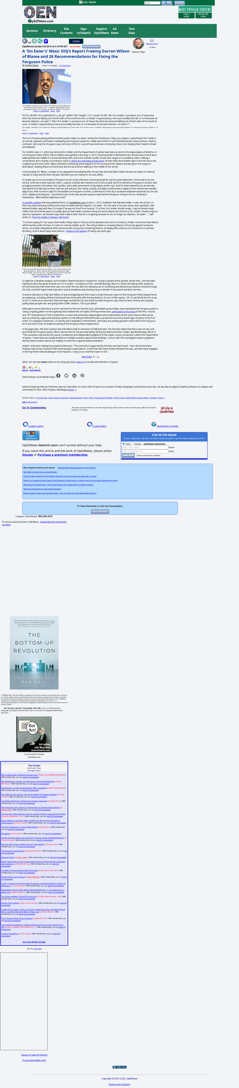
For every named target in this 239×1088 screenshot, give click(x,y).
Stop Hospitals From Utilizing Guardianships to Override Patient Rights (30, 807)
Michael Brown (76, 398)
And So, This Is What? (10, 903)
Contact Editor (100, 426)
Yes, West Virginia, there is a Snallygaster (40, 472)
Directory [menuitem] (49, 31)
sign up (80, 361)
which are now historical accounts (87, 160)
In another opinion (31, 202)
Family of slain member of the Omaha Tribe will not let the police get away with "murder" (60, 476)
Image (36, 111)
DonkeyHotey (44, 111)
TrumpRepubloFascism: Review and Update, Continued (24, 801)
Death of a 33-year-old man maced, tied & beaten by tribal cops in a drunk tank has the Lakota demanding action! (70, 480)
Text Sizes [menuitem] (131, 31)
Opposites (5, 833)
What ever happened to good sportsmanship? (42, 489)
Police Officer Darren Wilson (137, 398)
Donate (27, 455)
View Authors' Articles (167, 426)
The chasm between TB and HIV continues (18, 896)
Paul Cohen (22, 857)
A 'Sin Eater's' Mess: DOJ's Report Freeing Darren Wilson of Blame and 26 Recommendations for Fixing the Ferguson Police (76, 56)
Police (85, 398)
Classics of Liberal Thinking (34, 1054)
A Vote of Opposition (9, 934)
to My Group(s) (29, 402)
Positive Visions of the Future (13, 877)
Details (53, 111)
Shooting (153, 398)
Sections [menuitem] (32, 31)
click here (38, 949)
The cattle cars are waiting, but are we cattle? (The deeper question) (29, 794)
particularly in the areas (123, 311)
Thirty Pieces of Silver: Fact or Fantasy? (17, 918)
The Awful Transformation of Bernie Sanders (19, 870)
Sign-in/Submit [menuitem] (83, 31)
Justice (50, 398)
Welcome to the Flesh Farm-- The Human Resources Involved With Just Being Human (58, 485)
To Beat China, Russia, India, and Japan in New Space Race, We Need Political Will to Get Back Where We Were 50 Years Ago (33, 910)
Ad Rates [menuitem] (115, 31)
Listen (76, 41)
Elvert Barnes (44, 276)
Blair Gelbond (33, 877)
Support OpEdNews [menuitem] (100, 31)
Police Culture (119, 398)
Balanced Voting (8, 857)
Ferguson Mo (41, 398)
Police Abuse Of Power (103, 398)
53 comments (64, 65)
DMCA (58, 111)
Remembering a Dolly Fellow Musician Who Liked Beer (23, 788)
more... (72, 389)
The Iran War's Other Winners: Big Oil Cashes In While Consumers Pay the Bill (33, 814)
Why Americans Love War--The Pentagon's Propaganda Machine (27, 781)
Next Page (87, 356)
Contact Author (36, 426)
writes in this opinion (76, 231)
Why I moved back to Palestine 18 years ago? (19, 775)
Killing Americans (61, 398)
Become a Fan (152, 44)
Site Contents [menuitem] (66, 31)
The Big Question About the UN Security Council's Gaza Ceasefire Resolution (32, 838)
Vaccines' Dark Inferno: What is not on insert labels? (22, 844)
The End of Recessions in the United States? (19, 827)
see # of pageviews (30, 777)
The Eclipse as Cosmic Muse (12, 851)
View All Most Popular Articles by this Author (77, 468)
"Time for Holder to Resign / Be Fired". (50, 217)
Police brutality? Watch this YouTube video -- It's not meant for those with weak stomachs (59, 493)
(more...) (161, 398)
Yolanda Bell (6, 810)
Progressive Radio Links (34, 1060)
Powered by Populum (119, 1084)
